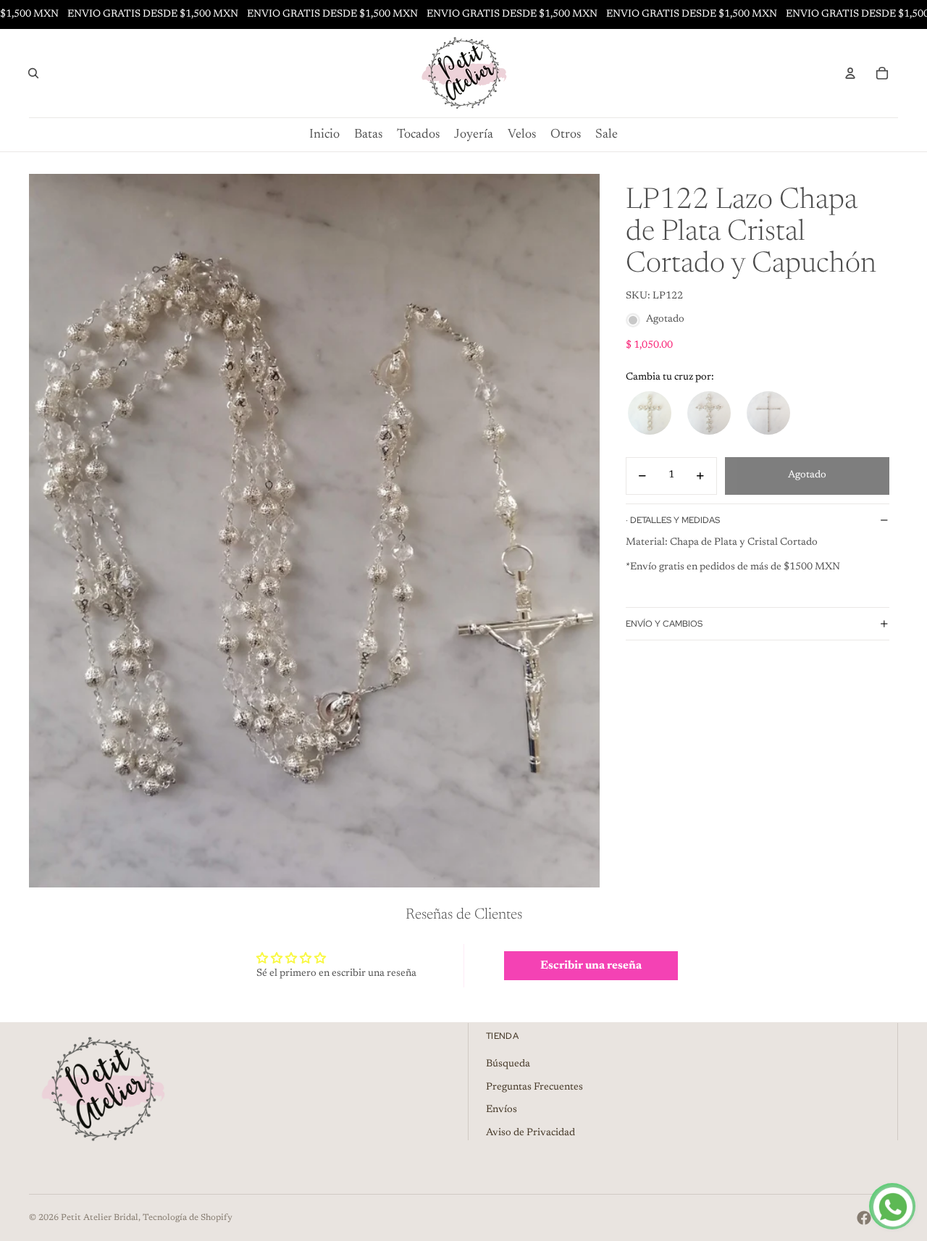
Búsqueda (508, 1064)
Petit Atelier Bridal (99, 1217)
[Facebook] (864, 1218)
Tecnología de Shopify (187, 1217)
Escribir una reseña (591, 966)
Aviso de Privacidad (530, 1133)
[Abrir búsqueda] (33, 73)
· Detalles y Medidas (673, 520)
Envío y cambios (664, 624)
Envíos (501, 1110)
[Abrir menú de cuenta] (850, 73)
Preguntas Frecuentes (534, 1087)
